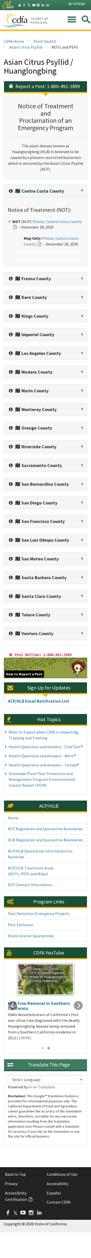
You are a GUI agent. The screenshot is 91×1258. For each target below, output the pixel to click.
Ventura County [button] (36, 633)
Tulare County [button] (35, 615)
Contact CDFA (59, 1202)
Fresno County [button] (35, 278)
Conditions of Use (62, 1174)
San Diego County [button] (38, 503)
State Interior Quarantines (31, 935)
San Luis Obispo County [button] (44, 540)
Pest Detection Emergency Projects (39, 913)
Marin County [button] (34, 391)
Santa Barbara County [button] (43, 577)
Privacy (11, 1183)
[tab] (45, 191)
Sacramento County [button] (41, 465)
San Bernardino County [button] (44, 484)
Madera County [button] (36, 372)
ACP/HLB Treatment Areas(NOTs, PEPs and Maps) (31, 870)
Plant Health (44, 41)
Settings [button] (78, 3)
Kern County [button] (33, 297)
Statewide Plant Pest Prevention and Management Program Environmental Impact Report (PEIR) (42, 779)
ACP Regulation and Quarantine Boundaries (45, 828)
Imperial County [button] (37, 334)
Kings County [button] (34, 316)
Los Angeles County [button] (40, 353)
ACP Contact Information (30, 884)
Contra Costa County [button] (42, 191)
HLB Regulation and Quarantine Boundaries (45, 839)
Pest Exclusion (20, 924)
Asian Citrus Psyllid (25, 47)
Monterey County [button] (38, 409)
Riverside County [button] (38, 447)
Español (54, 1192)
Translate (46, 1086)
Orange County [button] (36, 428)
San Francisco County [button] (42, 521)
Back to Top (15, 1174)
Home (13, 817)
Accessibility (57, 1183)
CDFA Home (14, 41)
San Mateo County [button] (39, 559)
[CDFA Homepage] (16, 20)
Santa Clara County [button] (40, 596)
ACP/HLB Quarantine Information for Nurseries (40, 853)
